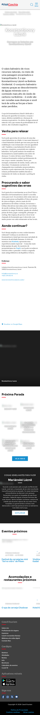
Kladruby (15, 241)
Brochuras (5, 663)
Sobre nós (5, 628)
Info (3, 660)
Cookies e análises (13, 712)
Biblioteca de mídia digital (11, 638)
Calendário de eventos (10, 665)
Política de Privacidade (19, 710)
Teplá (18, 248)
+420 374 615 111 (7, 275)
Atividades (5, 655)
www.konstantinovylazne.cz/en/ (13, 280)
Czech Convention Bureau (11, 636)
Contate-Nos (6, 641)
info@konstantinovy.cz (10, 273)
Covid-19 (5, 668)
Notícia (4, 658)
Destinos (5, 652)
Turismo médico (9, 14)
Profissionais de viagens (10, 630)
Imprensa (5, 633)
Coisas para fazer (11, 12)
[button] (31, 5)
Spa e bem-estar (24, 12)
